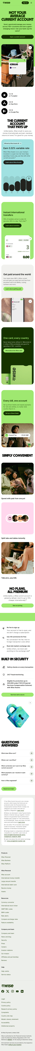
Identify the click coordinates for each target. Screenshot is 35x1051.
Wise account (5, 874)
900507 (10, 1039)
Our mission (5, 953)
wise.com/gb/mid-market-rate (16, 841)
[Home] (6, 3)
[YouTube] (17, 991)
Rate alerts (4, 916)
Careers (3, 947)
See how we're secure (17, 695)
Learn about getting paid (13, 289)
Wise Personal (5, 857)
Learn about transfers (12, 225)
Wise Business (5, 860)
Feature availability (7, 922)
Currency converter (7, 902)
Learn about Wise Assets (13, 162)
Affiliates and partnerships (10, 957)
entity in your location (14, 1044)
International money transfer (10, 878)
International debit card (9, 885)
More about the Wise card (14, 350)
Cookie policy (5, 1006)
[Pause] (30, 47)
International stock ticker (9, 905)
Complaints (5, 1012)
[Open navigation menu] (31, 3)
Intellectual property (8, 1026)
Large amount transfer (8, 881)
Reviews (4, 960)
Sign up (25, 2)
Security (4, 940)
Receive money (6, 888)
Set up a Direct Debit (12, 413)
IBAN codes (5, 912)
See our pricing (17, 605)
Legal (3, 999)
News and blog (6, 937)
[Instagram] (12, 991)
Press (3, 943)
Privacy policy (6, 1002)
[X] (7, 991)
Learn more (20, 810)
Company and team (7, 933)
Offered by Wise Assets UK (11, 143)
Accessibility (5, 1022)
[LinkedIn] (22, 991)
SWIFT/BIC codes (6, 909)
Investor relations (7, 950)
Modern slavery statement (9, 1019)
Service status (6, 974)
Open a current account (17, 37)
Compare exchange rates (9, 919)
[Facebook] (2, 991)
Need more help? (8, 789)
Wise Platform (5, 864)
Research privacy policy (9, 1009)
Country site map (7, 1016)
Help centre (5, 971)
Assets (3, 891)
